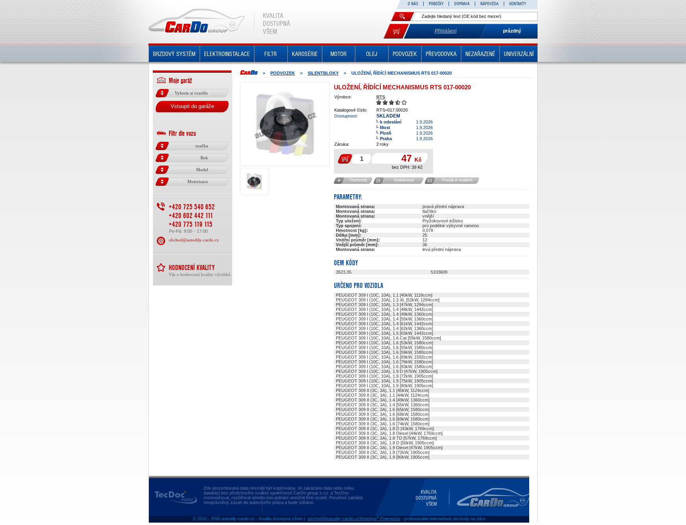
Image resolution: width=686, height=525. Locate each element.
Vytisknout (403, 180)
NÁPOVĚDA (489, 3)
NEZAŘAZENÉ (480, 54)
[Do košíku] (396, 31)
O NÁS (413, 3)
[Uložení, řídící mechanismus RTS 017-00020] (285, 124)
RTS (380, 97)
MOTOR (338, 54)
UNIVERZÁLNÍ (519, 54)
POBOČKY (436, 3)
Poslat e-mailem (457, 180)
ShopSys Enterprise (379, 518)
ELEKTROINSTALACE (227, 54)
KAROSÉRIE (305, 54)
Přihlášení (446, 31)
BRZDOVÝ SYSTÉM (174, 54)
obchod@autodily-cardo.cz (194, 239)
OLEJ (371, 54)
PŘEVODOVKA (441, 54)
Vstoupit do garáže (192, 106)
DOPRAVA (462, 3)
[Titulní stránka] (249, 72)
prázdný (512, 31)
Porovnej (358, 180)
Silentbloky (323, 73)
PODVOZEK (405, 54)
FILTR (270, 54)
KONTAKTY (517, 3)
